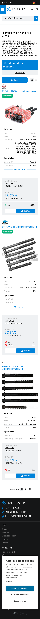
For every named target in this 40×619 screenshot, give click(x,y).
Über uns (5, 529)
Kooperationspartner (9, 536)
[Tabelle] (32, 80)
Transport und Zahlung (9, 552)
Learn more (9, 581)
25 (26, 489)
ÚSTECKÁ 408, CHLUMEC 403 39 (18, 516)
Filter (16, 80)
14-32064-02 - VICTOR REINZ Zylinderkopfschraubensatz (12, 368)
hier (3, 57)
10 (22, 489)
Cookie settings (20, 601)
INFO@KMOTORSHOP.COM (16, 512)
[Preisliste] (36, 80)
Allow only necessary (20, 595)
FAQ (3, 555)
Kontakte (5, 543)
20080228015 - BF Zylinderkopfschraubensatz (19, 227)
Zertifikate (5, 533)
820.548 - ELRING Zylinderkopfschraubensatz (19, 91)
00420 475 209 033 (13, 508)
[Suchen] (36, 18)
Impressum (5, 539)
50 (30, 489)
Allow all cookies (19, 588)
